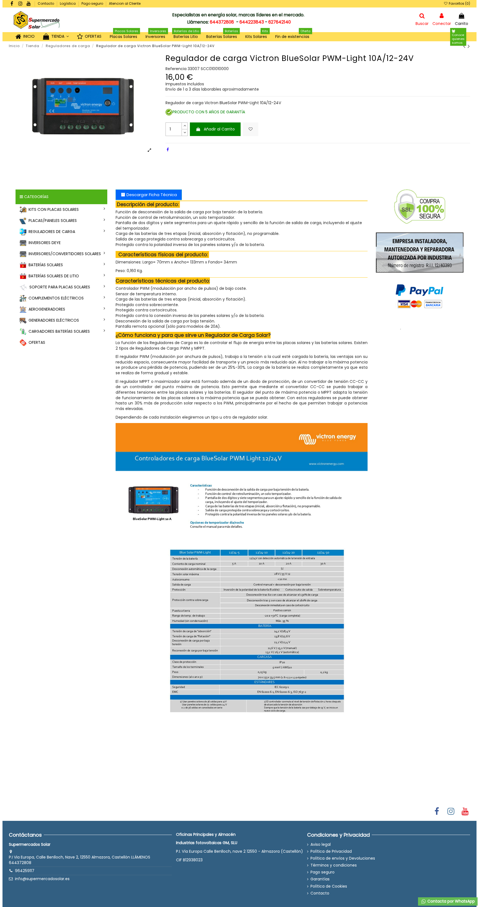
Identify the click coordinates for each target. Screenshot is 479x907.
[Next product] (469, 46)
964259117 (24, 870)
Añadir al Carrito (219, 129)
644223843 (252, 22)
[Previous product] (465, 46)
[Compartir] (168, 149)
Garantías (320, 879)
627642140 (279, 22)
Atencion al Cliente (125, 3)
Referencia (176, 68)
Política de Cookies (328, 886)
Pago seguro (92, 3)
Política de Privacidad (331, 851)
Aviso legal (320, 844)
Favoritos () (459, 3)
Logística (68, 3)
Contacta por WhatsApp (450, 901)
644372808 (222, 22)
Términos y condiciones (333, 865)
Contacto (46, 3)
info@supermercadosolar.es (42, 879)
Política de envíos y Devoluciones (342, 858)
